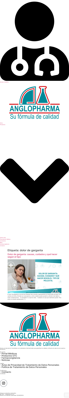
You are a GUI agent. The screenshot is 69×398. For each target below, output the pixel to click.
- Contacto (5, 372)
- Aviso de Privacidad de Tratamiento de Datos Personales (29, 365)
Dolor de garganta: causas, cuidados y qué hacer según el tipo (32, 255)
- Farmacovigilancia (10, 358)
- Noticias (5, 360)
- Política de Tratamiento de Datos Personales (23, 367)
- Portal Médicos (8, 353)
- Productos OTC (8, 355)
